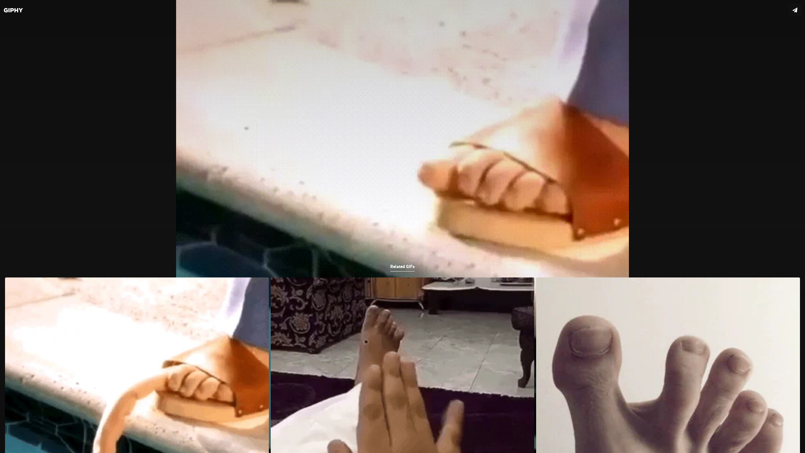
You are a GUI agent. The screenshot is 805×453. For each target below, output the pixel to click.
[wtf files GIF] (402, 226)
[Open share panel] (795, 10)
